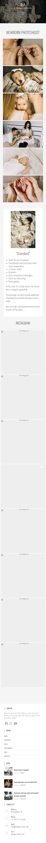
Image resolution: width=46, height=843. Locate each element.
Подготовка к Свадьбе (21, 770)
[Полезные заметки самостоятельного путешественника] (8, 796)
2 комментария (23, 785)
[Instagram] (10, 724)
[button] (23, 352)
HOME (6, 736)
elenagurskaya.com (17, 834)
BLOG (5, 752)
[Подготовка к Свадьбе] (8, 771)
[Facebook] (6, 724)
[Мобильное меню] (23, 13)
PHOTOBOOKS (8, 748)
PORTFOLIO (7, 740)
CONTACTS (7, 756)
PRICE (6, 744)
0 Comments (22, 773)
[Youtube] (15, 724)
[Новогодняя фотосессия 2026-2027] (8, 783)
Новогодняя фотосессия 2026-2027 (25, 782)
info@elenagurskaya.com (19, 827)
